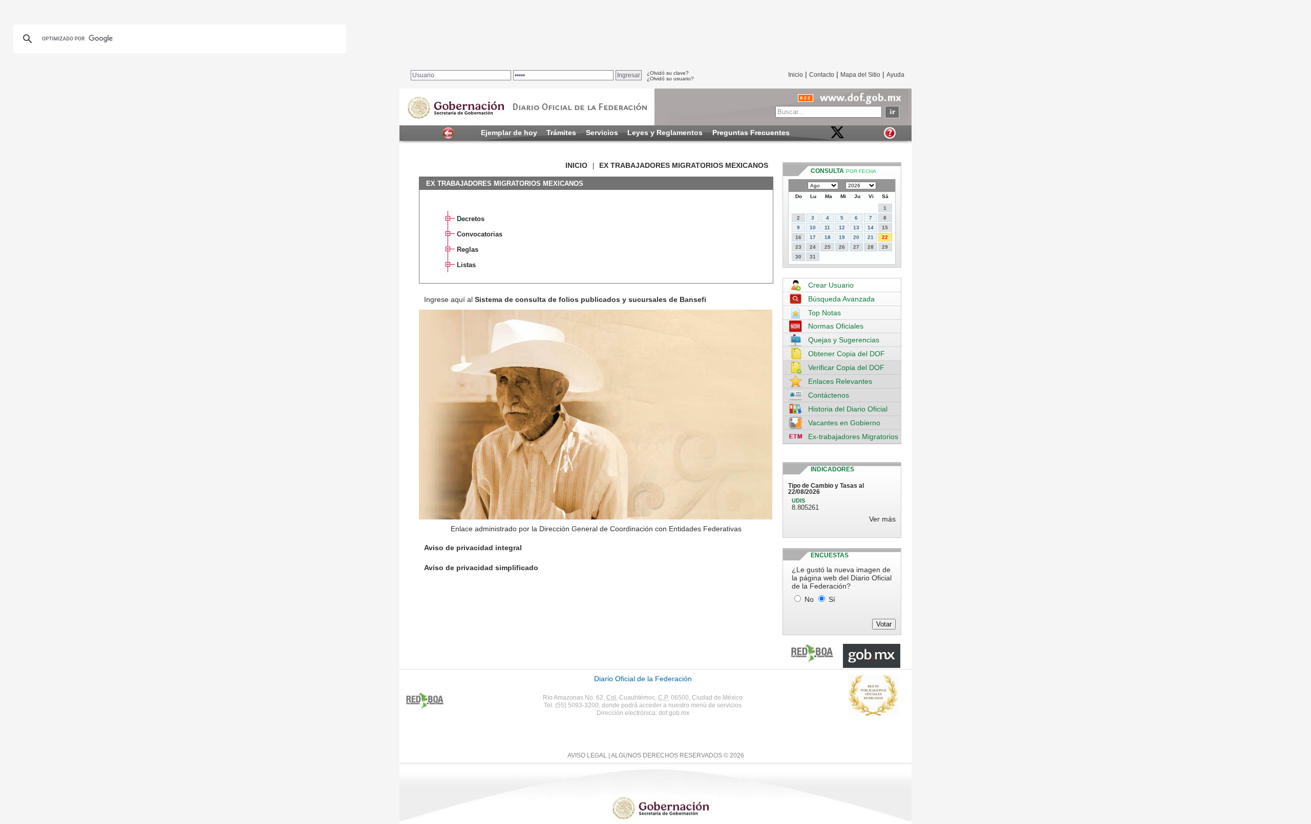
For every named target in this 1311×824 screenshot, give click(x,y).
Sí (832, 599)
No (809, 599)
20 (856, 237)
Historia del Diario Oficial (847, 409)
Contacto (821, 75)
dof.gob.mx (674, 713)
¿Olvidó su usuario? (670, 78)
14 (871, 227)
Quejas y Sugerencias (843, 340)
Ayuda (895, 75)
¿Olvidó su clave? (668, 73)
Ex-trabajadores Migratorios (853, 436)
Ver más (882, 519)
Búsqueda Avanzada (841, 299)
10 (813, 227)
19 (842, 237)
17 (813, 237)
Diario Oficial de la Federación (643, 679)
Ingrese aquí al (565, 299)
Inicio (795, 75)
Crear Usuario (831, 285)
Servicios (602, 132)
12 (842, 227)
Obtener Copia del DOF (846, 354)
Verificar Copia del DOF (846, 367)
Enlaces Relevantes (840, 381)
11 (827, 227)
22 (885, 237)
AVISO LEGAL (587, 755)
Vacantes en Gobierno (844, 423)
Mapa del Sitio (860, 75)
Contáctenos (828, 395)
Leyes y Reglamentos (665, 132)
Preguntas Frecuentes (751, 132)
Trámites (561, 132)
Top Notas (824, 313)
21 (871, 237)
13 (856, 227)
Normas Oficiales (835, 326)
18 (827, 237)
